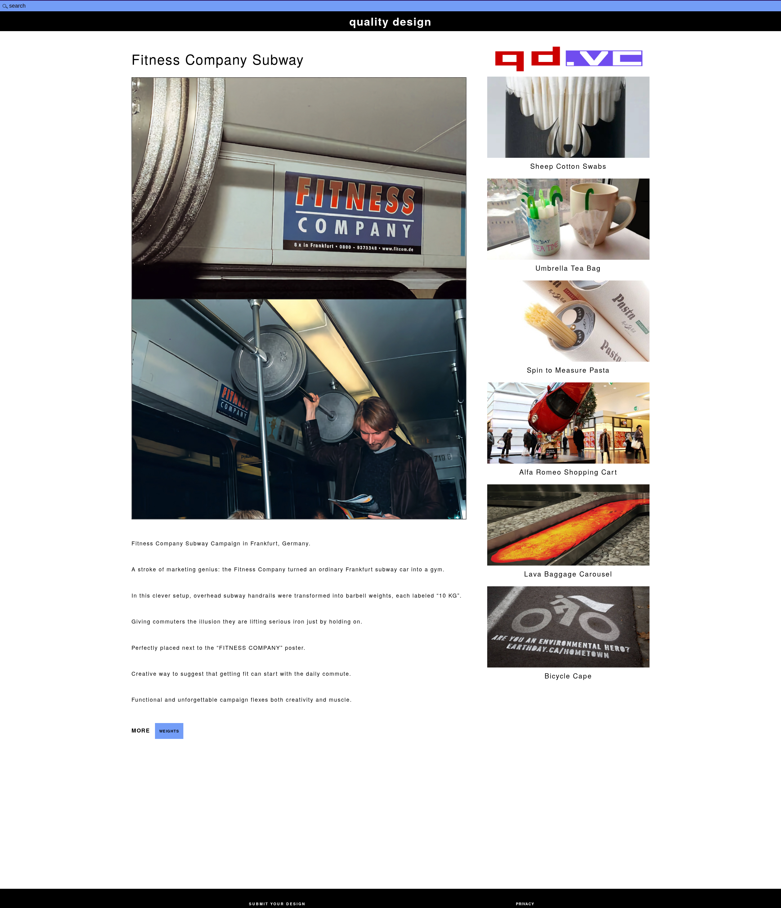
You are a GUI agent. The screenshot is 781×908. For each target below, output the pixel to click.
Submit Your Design (277, 903)
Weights (169, 731)
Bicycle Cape (568, 675)
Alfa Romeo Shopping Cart (568, 471)
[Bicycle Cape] (568, 664)
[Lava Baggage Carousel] (568, 562)
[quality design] (568, 70)
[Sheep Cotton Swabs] (568, 155)
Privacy (525, 903)
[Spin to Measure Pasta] (568, 359)
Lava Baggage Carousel (568, 573)
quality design (390, 21)
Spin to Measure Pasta (568, 369)
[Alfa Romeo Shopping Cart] (568, 460)
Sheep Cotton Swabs (568, 166)
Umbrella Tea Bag (568, 268)
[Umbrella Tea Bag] (568, 257)
